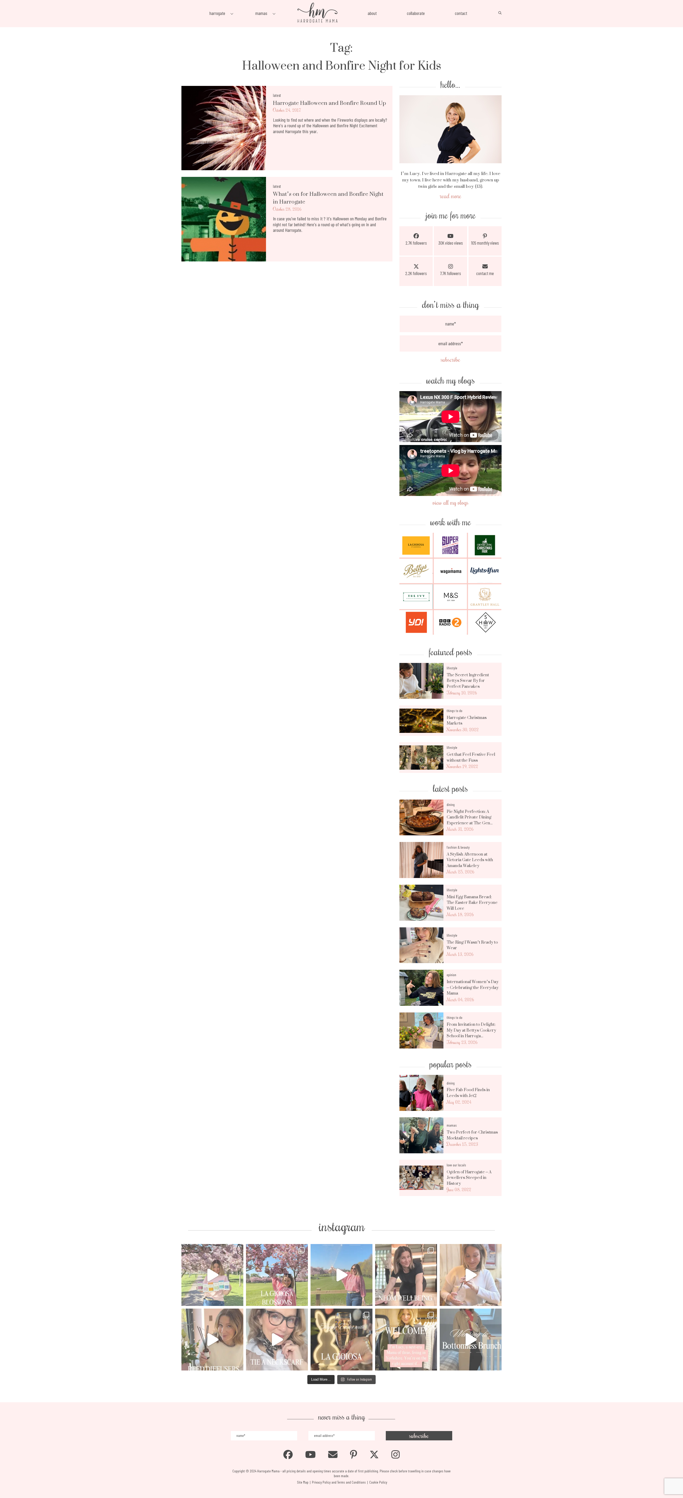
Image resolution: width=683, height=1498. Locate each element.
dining (451, 804)
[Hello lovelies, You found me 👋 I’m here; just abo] (406, 1339)
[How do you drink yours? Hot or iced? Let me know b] (212, 1275)
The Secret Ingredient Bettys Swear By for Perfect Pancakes (468, 680)
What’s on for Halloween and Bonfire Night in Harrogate (328, 198)
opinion (451, 974)
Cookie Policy (378, 1482)
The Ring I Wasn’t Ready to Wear (472, 945)
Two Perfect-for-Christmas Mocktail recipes (472, 1135)
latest (277, 95)
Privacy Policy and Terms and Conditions (339, 1482)
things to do (454, 710)
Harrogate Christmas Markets (467, 720)
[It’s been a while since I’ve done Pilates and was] (406, 1275)
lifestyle (452, 668)
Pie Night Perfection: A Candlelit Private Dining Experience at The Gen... (470, 817)
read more (450, 196)
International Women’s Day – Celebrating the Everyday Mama (473, 987)
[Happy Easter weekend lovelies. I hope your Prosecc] (341, 1339)
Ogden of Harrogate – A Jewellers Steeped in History (469, 1177)
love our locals (456, 1165)
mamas (452, 1125)
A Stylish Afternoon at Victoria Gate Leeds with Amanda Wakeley (470, 860)
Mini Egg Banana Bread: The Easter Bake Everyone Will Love (472, 902)
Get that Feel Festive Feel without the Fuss (471, 757)
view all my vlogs (450, 502)
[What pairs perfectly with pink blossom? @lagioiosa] (277, 1275)
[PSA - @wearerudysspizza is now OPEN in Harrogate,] (471, 1275)
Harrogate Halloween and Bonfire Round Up (329, 103)
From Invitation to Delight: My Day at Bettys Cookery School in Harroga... (471, 1030)
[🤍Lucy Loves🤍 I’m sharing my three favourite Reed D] (212, 1339)
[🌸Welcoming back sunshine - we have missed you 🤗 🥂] (341, 1275)
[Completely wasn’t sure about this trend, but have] (277, 1339)
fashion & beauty (458, 847)
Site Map (302, 1482)
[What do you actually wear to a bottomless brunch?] (471, 1339)
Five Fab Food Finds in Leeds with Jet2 (468, 1092)
